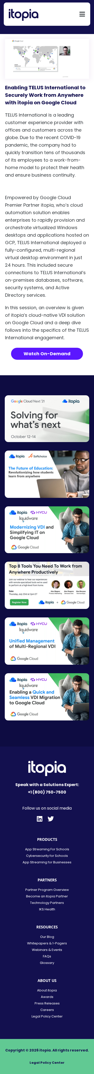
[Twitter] (50, 818)
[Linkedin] (39, 818)
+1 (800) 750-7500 (47, 792)
